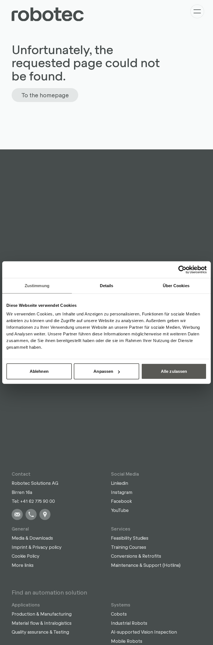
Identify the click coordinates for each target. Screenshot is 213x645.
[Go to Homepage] (47, 14)
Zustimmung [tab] (37, 285)
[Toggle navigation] (197, 11)
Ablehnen (39, 371)
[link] (17, 514)
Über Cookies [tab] (176, 285)
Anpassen (103, 371)
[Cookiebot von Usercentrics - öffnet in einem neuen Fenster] (182, 269)
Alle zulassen (174, 371)
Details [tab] (106, 285)
